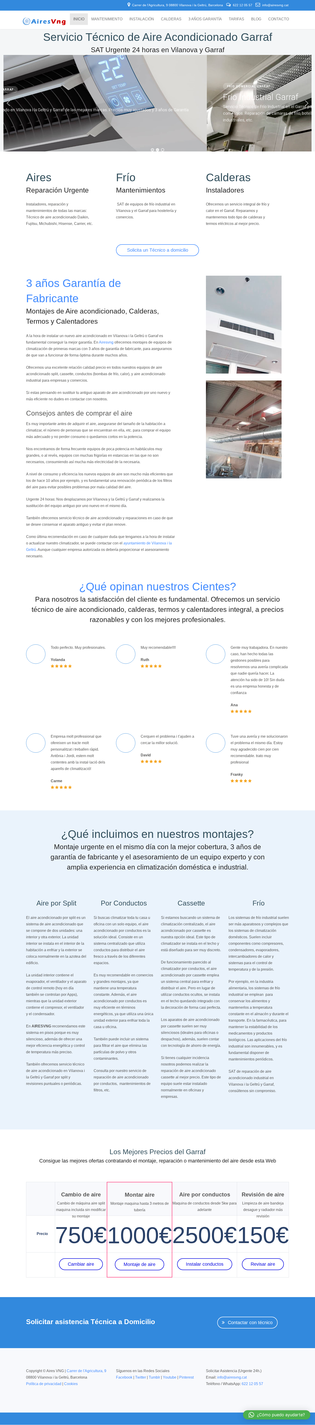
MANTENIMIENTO (106, 19)
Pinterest (186, 1377)
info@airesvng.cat (274, 5)
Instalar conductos (204, 1264)
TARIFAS (236, 19)
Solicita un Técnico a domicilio (157, 250)
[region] (157, 103)
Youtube (169, 1377)
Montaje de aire (139, 1264)
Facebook (124, 1377)
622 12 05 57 (242, 5)
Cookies (71, 1384)
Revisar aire (263, 1264)
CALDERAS (171, 19)
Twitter (140, 1377)
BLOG (256, 19)
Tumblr (154, 1377)
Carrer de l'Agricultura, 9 (86, 1371)
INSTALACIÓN (141, 19)
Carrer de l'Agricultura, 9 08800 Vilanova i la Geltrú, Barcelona (177, 5)
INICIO (78, 19)
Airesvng (106, 342)
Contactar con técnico (250, 1322)
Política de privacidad (43, 1384)
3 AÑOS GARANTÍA (205, 19)
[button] (8, 103)
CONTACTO (278, 19)
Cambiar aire (81, 1264)
